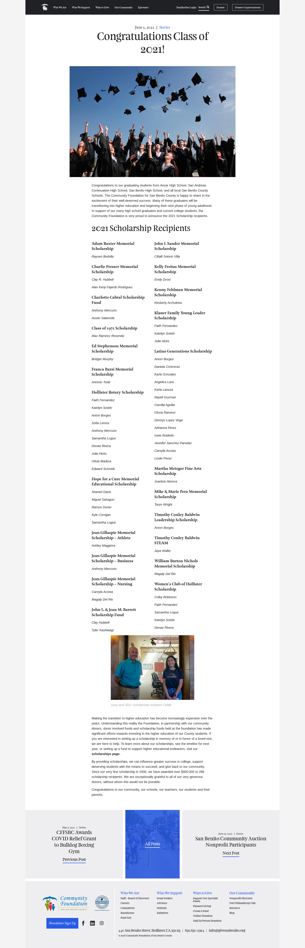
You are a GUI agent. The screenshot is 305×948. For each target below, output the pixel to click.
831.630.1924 (194, 930)
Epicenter (143, 7)
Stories (164, 27)
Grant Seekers (165, 898)
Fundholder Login (186, 7)
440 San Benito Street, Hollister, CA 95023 (149, 930)
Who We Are (59, 7)
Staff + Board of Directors (135, 898)
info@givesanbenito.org (227, 930)
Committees (128, 908)
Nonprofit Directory (241, 898)
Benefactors (127, 913)
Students (162, 908)
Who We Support (81, 7)
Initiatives (162, 913)
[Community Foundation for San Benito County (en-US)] (45, 7)
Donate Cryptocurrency (248, 7)
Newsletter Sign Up (62, 923)
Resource (234, 908)
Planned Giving (202, 906)
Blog (231, 913)
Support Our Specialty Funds (205, 900)
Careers (125, 903)
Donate (221, 7)
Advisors (162, 903)
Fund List (126, 917)
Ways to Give (102, 7)
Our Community (123, 7)
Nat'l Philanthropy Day (242, 903)
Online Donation (202, 915)
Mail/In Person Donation (207, 920)
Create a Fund (201, 911)
